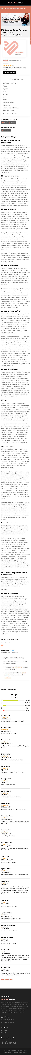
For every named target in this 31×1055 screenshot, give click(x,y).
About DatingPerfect (7, 1020)
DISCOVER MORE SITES (10, 72)
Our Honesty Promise (7, 1022)
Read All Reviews (7, 979)
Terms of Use (17, 1052)
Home (2, 8)
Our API (3, 1033)
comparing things (17, 667)
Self (2, 645)
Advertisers (4, 1030)
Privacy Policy (7, 1052)
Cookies (25, 1052)
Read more (8, 678)
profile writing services (11, 584)
